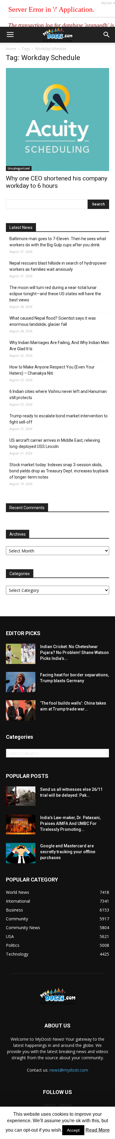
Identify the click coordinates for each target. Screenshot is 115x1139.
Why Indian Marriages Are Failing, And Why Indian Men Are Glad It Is (59, 345)
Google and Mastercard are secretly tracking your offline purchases (67, 852)
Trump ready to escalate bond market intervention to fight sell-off (58, 419)
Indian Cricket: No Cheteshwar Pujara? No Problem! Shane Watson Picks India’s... (74, 652)
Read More (98, 1130)
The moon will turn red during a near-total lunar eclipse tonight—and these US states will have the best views (55, 293)
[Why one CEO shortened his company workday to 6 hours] (57, 119)
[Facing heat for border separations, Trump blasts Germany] (20, 682)
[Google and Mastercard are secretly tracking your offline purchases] (20, 853)
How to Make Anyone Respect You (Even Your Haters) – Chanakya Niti (52, 370)
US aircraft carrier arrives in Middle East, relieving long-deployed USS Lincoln (54, 443)
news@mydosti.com (69, 1070)
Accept (73, 1130)
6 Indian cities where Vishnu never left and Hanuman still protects (58, 394)
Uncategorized (19, 168)
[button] (106, 35)
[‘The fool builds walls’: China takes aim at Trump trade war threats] (20, 710)
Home (11, 48)
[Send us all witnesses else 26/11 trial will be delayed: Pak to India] (20, 796)
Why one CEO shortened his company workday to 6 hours (56, 182)
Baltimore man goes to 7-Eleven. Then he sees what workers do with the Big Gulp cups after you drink (57, 241)
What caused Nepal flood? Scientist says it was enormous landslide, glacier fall (52, 321)
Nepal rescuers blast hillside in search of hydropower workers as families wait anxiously (58, 266)
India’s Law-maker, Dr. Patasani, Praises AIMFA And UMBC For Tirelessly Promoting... (70, 823)
